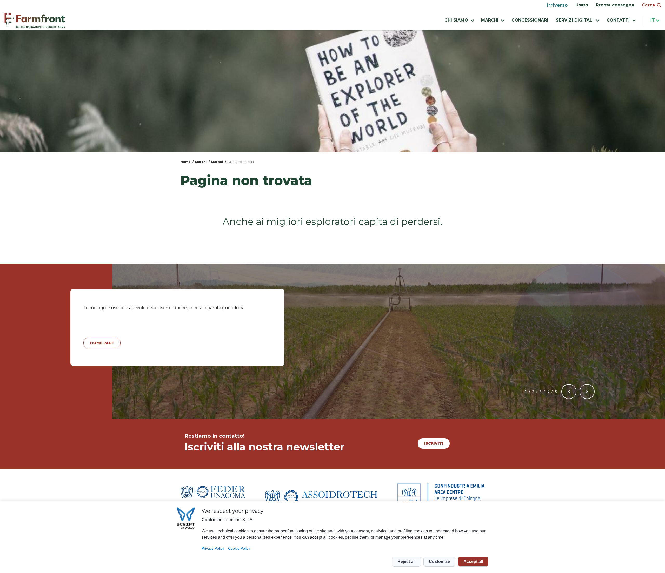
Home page (102, 343)
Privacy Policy (213, 548)
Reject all (406, 561)
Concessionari (529, 20)
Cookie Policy (239, 548)
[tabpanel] (177, 327)
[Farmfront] (34, 20)
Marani (217, 162)
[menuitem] (557, 5)
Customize (439, 561)
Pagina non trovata (241, 162)
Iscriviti (433, 443)
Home (185, 162)
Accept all (473, 561)
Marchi (201, 162)
